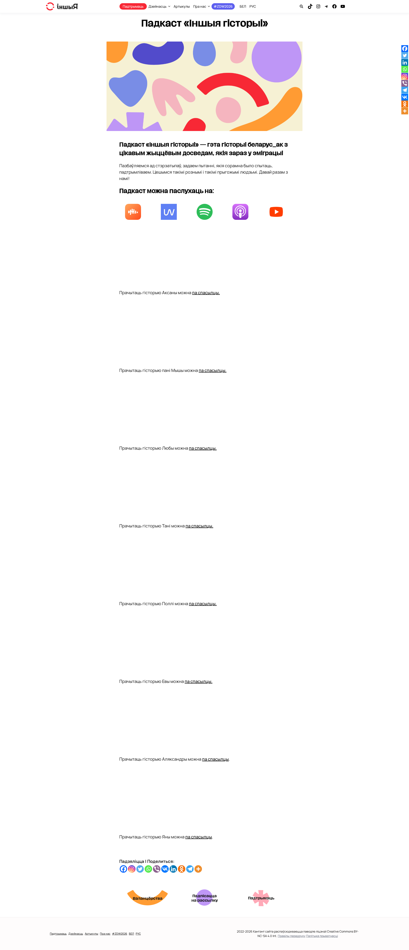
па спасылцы (215, 759)
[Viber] (156, 869)
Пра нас (199, 6)
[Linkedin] (173, 869)
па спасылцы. (206, 292)
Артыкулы (182, 6)
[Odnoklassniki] (181, 869)
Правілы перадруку (291, 936)
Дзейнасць (157, 6)
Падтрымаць (133, 6)
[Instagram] (131, 869)
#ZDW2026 (223, 6)
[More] (198, 869)
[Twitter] (140, 869)
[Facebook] (123, 869)
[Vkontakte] (165, 869)
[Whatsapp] (148, 869)
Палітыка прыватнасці (322, 936)
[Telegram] (190, 869)
